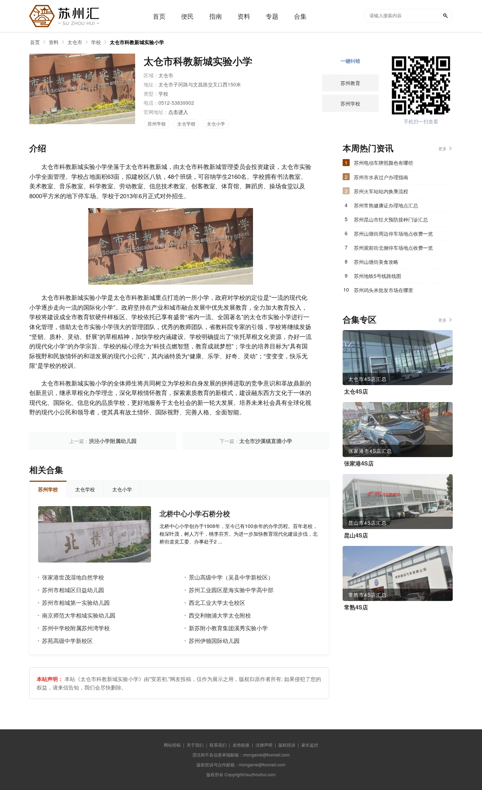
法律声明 (263, 745)
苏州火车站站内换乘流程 (381, 191)
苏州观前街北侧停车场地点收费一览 (393, 247)
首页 (35, 42)
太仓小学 (216, 123)
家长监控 (309, 745)
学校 (96, 42)
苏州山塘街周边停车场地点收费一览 (393, 233)
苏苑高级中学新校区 (67, 641)
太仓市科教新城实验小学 (137, 42)
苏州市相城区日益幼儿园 (73, 590)
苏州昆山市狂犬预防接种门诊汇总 (391, 219)
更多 (442, 148)
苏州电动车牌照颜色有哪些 (383, 162)
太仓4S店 (356, 391)
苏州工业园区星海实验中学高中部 (231, 590)
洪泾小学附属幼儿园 (113, 441)
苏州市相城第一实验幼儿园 (76, 602)
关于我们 (195, 745)
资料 (54, 42)
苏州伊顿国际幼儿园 (214, 641)
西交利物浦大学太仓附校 (220, 615)
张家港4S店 (359, 463)
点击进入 (178, 111)
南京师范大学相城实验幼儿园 (78, 615)
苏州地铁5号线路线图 (377, 275)
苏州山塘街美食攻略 (376, 261)
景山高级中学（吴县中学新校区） (231, 577)
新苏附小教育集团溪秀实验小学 (228, 628)
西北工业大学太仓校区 (217, 602)
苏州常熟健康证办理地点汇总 (386, 205)
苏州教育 (350, 82)
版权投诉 (286, 745)
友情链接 (241, 745)
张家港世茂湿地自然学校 (73, 577)
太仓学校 (186, 123)
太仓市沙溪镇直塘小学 (265, 441)
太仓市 (74, 42)
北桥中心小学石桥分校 (194, 513)
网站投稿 (172, 745)
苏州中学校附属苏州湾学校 (76, 628)
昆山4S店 (356, 535)
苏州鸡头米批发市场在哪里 (383, 289)
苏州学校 (156, 123)
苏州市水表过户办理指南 (381, 177)
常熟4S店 (356, 607)
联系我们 (218, 745)
